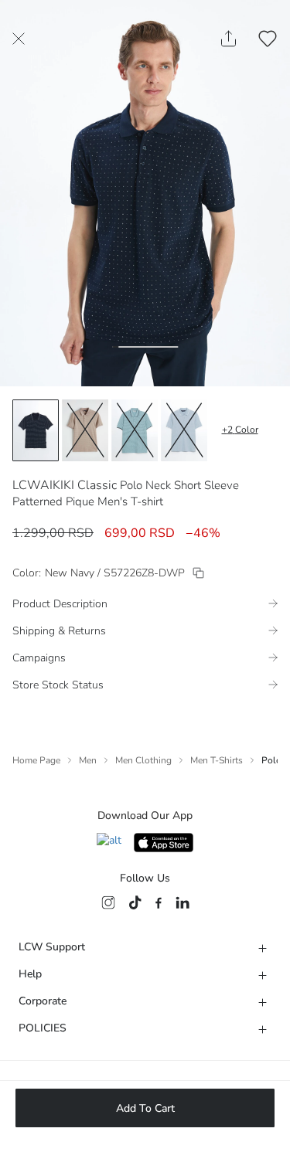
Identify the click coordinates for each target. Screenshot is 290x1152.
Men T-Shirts (216, 760)
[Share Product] (228, 39)
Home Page (36, 760)
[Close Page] (18, 38)
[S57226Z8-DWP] (198, 573)
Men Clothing (143, 760)
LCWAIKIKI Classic (64, 485)
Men (88, 760)
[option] (35, 430)
